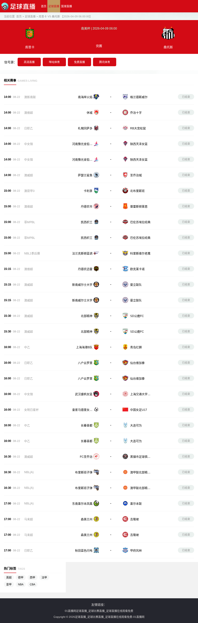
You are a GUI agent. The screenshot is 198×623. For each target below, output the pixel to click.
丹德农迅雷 (85, 269)
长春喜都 (86, 425)
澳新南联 (30, 97)
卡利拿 (88, 190)
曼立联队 (136, 284)
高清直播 (29, 62)
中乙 (27, 347)
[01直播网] (18, 11)
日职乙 (28, 128)
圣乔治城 (136, 175)
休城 (89, 112)
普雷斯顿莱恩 (139, 206)
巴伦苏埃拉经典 (140, 222)
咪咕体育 (54, 62)
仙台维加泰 (137, 362)
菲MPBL (29, 222)
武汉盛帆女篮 (83, 394)
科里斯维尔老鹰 (140, 253)
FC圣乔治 (86, 456)
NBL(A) (29, 472)
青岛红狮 (136, 347)
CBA (32, 584)
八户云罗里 (85, 362)
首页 (43, 6)
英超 (9, 577)
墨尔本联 (136, 503)
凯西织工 (86, 222)
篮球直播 (66, 6)
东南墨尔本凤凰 (82, 503)
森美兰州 (86, 519)
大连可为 (136, 425)
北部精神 (86, 316)
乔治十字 (136, 112)
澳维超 (28, 112)
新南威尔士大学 (82, 284)
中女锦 (28, 144)
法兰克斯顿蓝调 (82, 253)
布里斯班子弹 (83, 472)
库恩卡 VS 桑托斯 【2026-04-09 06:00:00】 (65, 16)
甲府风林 (136, 550)
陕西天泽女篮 (139, 144)
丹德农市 (86, 206)
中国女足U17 (138, 409)
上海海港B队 (84, 347)
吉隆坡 (134, 519)
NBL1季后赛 (32, 253)
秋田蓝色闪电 (83, 550)
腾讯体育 (104, 62)
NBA (20, 584)
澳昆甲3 (29, 190)
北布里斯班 (137, 190)
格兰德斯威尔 (139, 97)
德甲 (20, 577)
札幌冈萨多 (85, 128)
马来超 (28, 519)
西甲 (32, 577)
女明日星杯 (31, 409)
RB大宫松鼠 (138, 128)
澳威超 (28, 175)
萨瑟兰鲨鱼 (85, 175)
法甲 (44, 577)
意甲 (9, 584)
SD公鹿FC (137, 316)
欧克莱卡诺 (137, 269)
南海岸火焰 (85, 97)
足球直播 (53, 6)
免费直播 (79, 62)
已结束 (186, 96)
